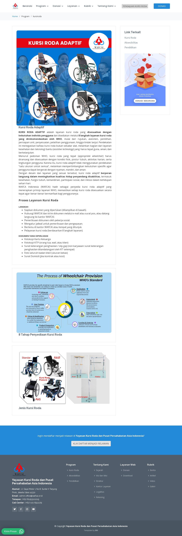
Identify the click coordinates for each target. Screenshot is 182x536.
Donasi (57, 6)
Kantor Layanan (103, 486)
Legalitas (100, 492)
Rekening (100, 497)
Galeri (152, 486)
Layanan (72, 6)
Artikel (153, 476)
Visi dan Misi (101, 476)
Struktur (99, 481)
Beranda (27, 6)
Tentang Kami (105, 6)
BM (96, 530)
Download (128, 476)
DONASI (162, 6)
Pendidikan (130, 47)
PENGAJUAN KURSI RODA (135, 6)
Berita (153, 470)
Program (41, 6)
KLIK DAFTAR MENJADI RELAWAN (91, 443)
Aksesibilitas (131, 42)
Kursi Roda (130, 37)
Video (152, 481)
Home (15, 16)
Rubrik (87, 6)
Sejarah (99, 470)
